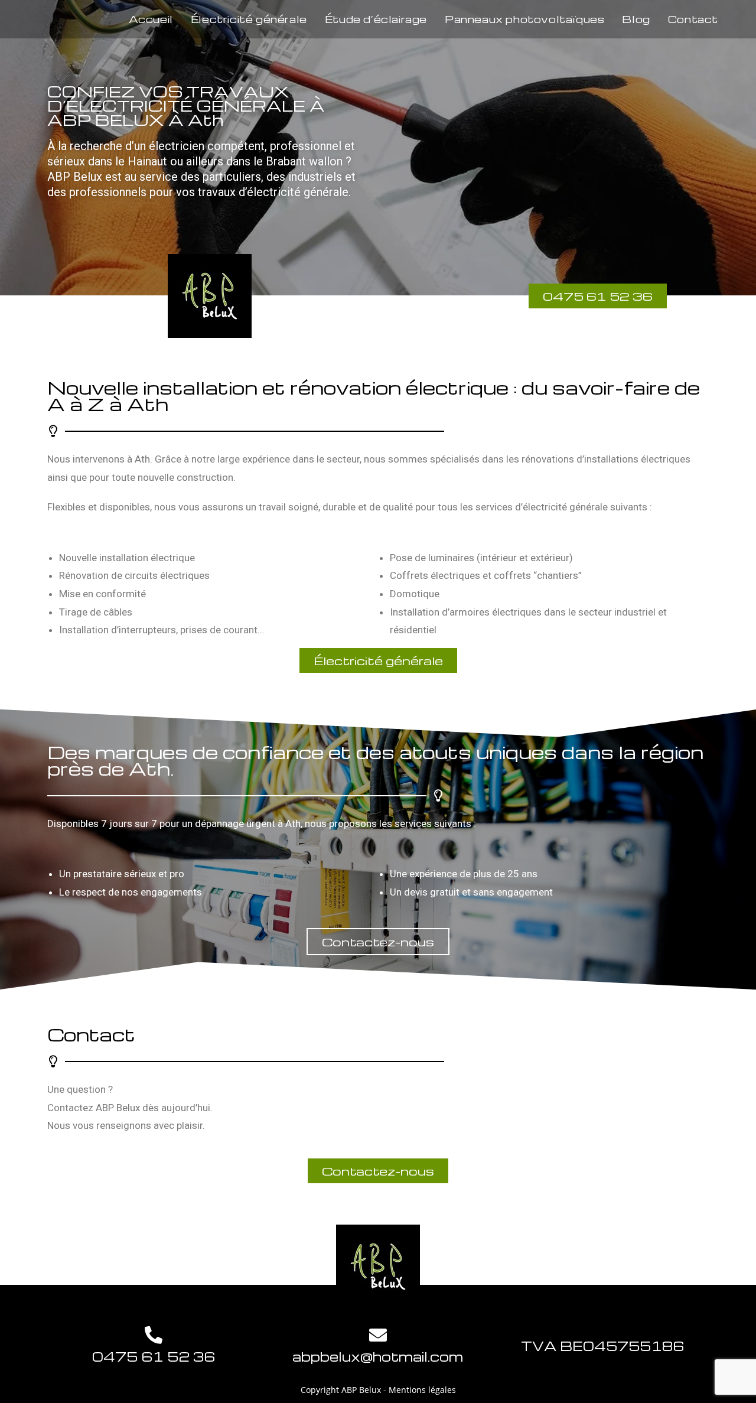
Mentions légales (422, 1389)
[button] (378, 660)
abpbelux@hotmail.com (377, 1356)
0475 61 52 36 (153, 1356)
